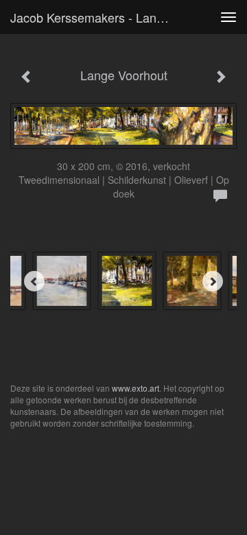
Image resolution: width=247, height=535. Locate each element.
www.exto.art (135, 388)
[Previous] (34, 281)
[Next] (212, 281)
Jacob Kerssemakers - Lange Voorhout (94, 17)
